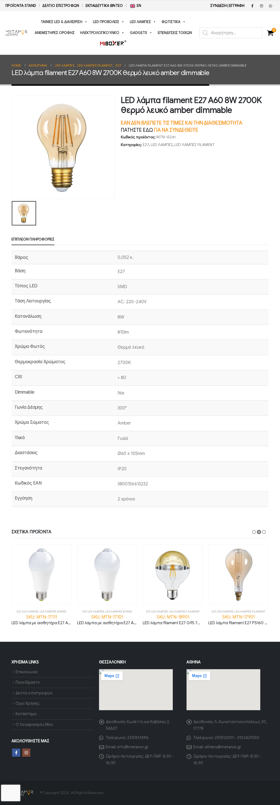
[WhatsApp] (270, 6)
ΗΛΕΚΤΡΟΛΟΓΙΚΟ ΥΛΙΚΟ (99, 32)
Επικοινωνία (26, 671)
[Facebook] (252, 6)
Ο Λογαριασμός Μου (34, 724)
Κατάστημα (26, 713)
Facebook (16, 753)
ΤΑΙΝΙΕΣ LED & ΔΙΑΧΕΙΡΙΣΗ (61, 21)
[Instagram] (261, 6)
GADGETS (138, 32)
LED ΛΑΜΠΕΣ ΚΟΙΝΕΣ (53, 611)
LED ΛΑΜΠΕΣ (140, 21)
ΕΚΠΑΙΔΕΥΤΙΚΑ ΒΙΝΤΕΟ (104, 6)
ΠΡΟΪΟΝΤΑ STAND (20, 6)
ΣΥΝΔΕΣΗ (218, 5)
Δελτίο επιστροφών (60, 6)
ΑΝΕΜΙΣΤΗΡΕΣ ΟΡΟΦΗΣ (55, 32)
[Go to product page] (41, 575)
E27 (146, 144)
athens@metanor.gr (223, 746)
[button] (254, 532)
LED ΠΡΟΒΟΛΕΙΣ (106, 21)
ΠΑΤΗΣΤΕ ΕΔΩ (137, 130)
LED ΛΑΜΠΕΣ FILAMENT (194, 144)
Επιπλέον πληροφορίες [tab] (32, 239)
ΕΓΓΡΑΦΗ (236, 5)
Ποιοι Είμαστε (28, 682)
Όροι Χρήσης (27, 703)
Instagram (26, 753)
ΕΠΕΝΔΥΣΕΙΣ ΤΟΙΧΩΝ (175, 32)
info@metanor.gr (132, 746)
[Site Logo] (16, 33)
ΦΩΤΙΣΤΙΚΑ (171, 21)
